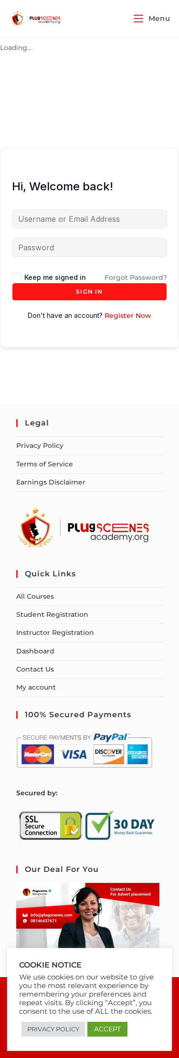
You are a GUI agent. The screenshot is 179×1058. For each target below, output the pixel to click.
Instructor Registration (55, 632)
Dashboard (35, 651)
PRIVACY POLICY (53, 1029)
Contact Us (35, 669)
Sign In (89, 291)
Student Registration (52, 614)
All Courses (35, 596)
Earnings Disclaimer (50, 482)
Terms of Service (44, 464)
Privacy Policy (39, 445)
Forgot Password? (136, 277)
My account (36, 687)
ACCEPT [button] (107, 1029)
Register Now (128, 315)
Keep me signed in (55, 277)
